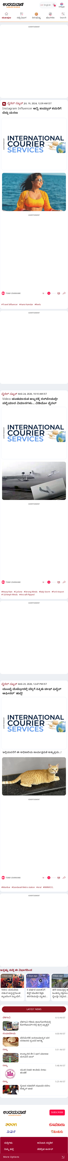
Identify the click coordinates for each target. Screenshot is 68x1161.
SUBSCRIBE (57, 1112)
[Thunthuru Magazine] (57, 1131)
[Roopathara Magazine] (57, 1124)
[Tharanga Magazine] (11, 1124)
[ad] (36, 144)
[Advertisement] (34, 63)
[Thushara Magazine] (11, 1131)
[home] (13, 5)
